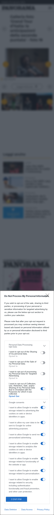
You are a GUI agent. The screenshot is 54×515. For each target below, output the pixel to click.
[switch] (43, 352)
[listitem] (27, 346)
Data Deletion (10, 509)
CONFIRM (16, 499)
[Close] (48, 296)
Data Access (27, 509)
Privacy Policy (43, 509)
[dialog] (27, 403)
